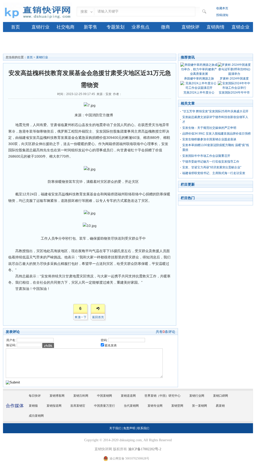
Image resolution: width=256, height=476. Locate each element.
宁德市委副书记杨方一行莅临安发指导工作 (210, 161)
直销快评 (191, 27)
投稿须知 (222, 15)
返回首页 (98, 317)
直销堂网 (177, 405)
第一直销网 (199, 405)
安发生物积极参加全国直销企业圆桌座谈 (209, 139)
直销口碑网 (220, 395)
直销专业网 (155, 405)
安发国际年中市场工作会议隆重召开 (206, 156)
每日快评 (35, 395)
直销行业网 (196, 395)
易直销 (220, 405)
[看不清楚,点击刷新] (48, 345)
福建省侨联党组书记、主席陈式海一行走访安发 (213, 173)
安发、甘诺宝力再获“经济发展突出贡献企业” (211, 167)
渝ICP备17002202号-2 (144, 449)
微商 (165, 27)
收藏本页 (222, 8)
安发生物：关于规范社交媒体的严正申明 (209, 128)
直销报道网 (54, 405)
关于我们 (115, 428)
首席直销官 (77, 405)
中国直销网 (104, 395)
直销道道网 (128, 395)
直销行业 (41, 27)
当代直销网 (131, 405)
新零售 (90, 27)
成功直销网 (36, 415)
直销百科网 (80, 395)
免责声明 (129, 428)
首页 (15, 27)
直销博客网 (57, 395)
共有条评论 (165, 332)
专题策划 (115, 27)
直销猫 (33, 405)
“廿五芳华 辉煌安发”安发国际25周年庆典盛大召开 (215, 111)
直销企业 (241, 27)
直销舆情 (215, 27)
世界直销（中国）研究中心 (162, 395)
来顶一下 (80, 317)
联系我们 (143, 428)
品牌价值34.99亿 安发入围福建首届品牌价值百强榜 (216, 133)
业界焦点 (141, 27)
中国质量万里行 (104, 405)
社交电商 (65, 27)
